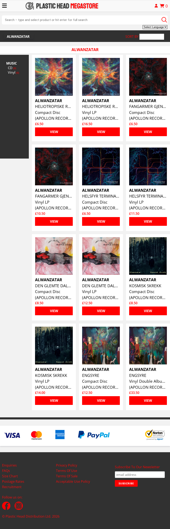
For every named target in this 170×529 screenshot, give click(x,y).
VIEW (54, 132)
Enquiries (9, 465)
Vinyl (13, 72)
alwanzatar (18, 36)
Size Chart (10, 476)
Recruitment (12, 487)
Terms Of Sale (67, 476)
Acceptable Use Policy (73, 481)
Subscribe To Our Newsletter (137, 467)
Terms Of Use (66, 470)
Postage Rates (13, 481)
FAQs (6, 470)
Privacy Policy (66, 465)
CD (12, 68)
